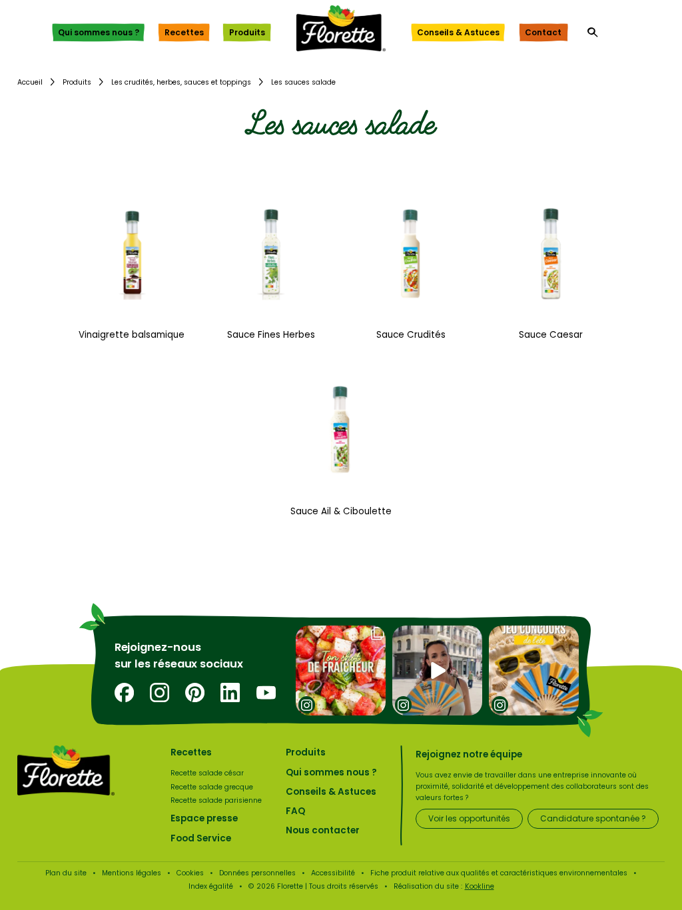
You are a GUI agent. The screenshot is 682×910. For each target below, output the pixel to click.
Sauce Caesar (551, 334)
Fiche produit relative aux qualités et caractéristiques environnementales (498, 873)
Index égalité (210, 886)
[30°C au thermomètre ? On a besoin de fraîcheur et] (340, 671)
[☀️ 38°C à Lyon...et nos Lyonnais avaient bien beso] (437, 671)
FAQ (295, 811)
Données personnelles (257, 873)
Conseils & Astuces (458, 32)
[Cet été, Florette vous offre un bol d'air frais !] (533, 671)
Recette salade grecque (211, 787)
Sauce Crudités (411, 334)
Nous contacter (323, 830)
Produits (247, 32)
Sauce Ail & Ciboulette (341, 511)
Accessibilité (333, 873)
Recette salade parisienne (216, 800)
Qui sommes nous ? (98, 32)
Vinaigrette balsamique (131, 334)
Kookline (479, 886)
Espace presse (204, 818)
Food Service (200, 838)
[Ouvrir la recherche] (593, 33)
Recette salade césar (207, 773)
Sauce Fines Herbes (271, 334)
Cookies (190, 873)
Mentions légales (131, 873)
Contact (543, 32)
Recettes (184, 32)
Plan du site (66, 873)
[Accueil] (341, 28)
